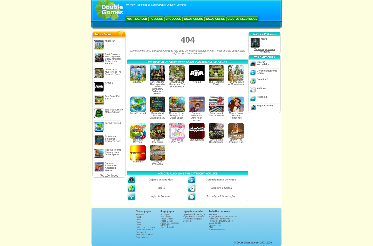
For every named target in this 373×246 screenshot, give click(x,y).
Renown (140, 214)
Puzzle (161, 187)
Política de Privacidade (219, 219)
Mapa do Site (215, 223)
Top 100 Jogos (109, 175)
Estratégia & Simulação (221, 196)
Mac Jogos (173, 18)
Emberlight (141, 232)
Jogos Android (265, 105)
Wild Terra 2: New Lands (144, 236)
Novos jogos (143, 211)
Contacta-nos (215, 225)
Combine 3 (262, 79)
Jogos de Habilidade (170, 223)
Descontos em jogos (192, 219)
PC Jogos (156, 18)
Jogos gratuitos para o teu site (223, 217)
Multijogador (137, 18)
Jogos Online (215, 18)
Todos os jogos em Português (264, 50)
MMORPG (165, 225)
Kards (138, 222)
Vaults (138, 225)
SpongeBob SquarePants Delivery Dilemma (161, 4)
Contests (187, 221)
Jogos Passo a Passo (193, 217)
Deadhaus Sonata (144, 230)
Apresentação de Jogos (194, 214)
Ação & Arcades (160, 196)
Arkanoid (262, 97)
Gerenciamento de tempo (221, 179)
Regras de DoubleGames (221, 221)
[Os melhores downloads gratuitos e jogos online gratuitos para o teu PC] (109, 10)
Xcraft (138, 217)
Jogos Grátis (193, 18)
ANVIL (139, 219)
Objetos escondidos (242, 18)
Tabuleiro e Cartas (221, 187)
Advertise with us (217, 229)
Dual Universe (142, 237)
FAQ (211, 227)
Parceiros (213, 214)
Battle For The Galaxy (146, 227)
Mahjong (261, 88)
